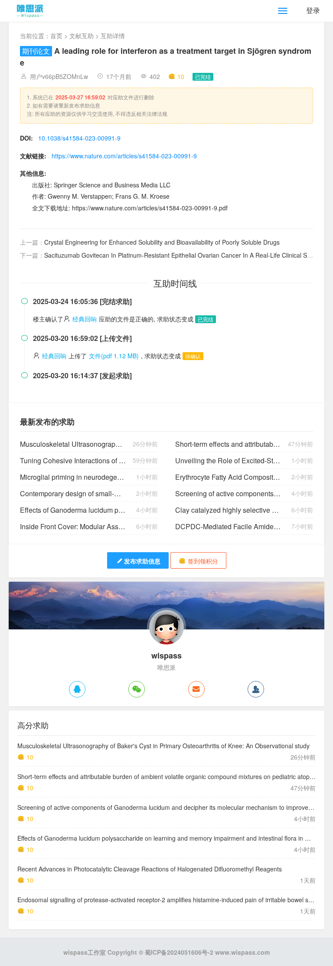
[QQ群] (256, 689)
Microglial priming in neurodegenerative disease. (73, 477)
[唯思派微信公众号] (136, 689)
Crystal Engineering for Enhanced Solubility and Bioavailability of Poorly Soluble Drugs (162, 242)
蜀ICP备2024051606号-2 (179, 952)
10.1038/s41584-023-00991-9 (79, 138)
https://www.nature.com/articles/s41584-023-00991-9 (124, 155)
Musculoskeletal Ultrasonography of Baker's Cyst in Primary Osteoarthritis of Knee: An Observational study (73, 444)
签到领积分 (203, 561)
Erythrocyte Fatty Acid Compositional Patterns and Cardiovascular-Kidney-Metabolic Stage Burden (228, 477)
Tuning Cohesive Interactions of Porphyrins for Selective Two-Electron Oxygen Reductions (73, 460)
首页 (56, 35)
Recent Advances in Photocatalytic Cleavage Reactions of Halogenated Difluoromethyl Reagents (149, 868)
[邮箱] (196, 689)
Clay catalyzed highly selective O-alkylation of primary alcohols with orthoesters (228, 510)
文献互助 (81, 35)
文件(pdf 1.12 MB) (114, 355)
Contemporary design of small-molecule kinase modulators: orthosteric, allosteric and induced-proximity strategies (73, 493)
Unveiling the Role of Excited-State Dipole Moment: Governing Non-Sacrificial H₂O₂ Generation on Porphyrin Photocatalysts (228, 460)
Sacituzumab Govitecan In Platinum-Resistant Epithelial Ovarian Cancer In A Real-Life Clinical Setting (183, 255)
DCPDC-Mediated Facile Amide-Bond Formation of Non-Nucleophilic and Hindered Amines (228, 526)
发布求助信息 (142, 561)
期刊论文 (36, 51)
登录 (313, 10)
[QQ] (77, 689)
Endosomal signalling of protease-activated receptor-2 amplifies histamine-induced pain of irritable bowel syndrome (175, 899)
